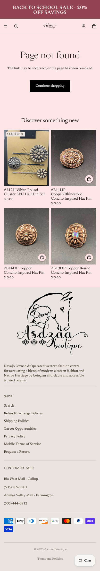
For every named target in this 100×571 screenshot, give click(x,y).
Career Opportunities (20, 429)
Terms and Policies (50, 558)
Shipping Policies (16, 421)
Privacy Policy (14, 436)
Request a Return (17, 452)
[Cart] (94, 26)
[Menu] (5, 26)
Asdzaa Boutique (55, 549)
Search (9, 406)
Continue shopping (50, 86)
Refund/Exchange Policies (23, 413)
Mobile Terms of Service (22, 444)
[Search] (16, 26)
